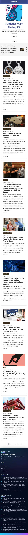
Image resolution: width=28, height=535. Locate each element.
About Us (3, 468)
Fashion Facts (6, 75)
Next (20, 444)
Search (13, 36)
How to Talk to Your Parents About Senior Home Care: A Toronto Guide (13, 239)
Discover (5, 109)
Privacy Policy (4, 466)
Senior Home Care (7, 232)
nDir (12, 78)
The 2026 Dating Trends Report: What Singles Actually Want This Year (14, 374)
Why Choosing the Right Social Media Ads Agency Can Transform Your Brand (14, 530)
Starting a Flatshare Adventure (9, 527)
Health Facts (6, 322)
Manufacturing (6, 129)
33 (15, 444)
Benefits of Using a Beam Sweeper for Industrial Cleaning (12, 135)
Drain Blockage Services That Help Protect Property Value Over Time (14, 507)
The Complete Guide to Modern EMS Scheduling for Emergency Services (13, 329)
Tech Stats (5, 273)
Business (5, 179)
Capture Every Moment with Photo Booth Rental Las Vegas (14, 523)
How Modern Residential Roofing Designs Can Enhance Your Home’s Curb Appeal (15, 504)
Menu (15, 41)
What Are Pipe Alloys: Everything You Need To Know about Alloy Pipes (13, 417)
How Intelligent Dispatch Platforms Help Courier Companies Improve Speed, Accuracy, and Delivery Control (13, 188)
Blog (4, 367)
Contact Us (3, 470)
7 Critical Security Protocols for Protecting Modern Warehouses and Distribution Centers (13, 281)
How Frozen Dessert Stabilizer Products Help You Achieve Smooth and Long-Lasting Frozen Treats (13, 525)
